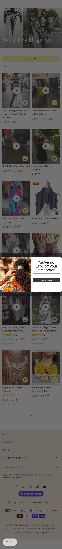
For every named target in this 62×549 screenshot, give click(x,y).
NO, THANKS (46, 287)
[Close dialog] (60, 259)
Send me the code (46, 280)
